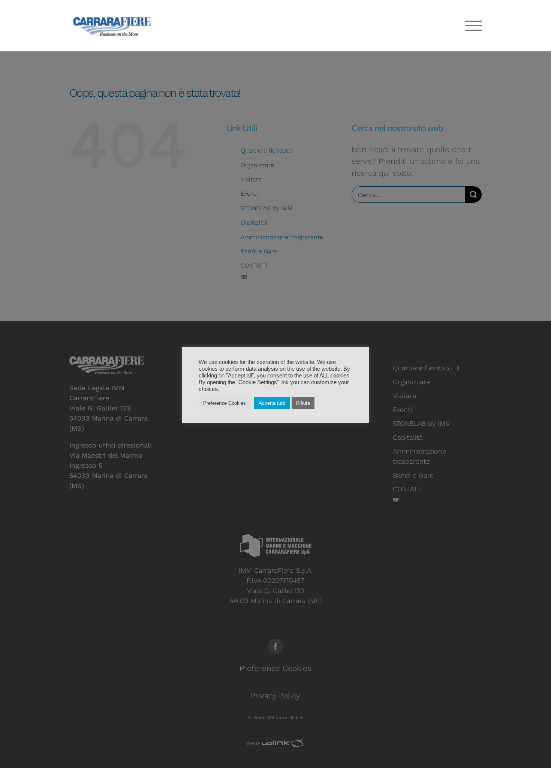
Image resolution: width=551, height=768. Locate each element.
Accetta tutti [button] (272, 403)
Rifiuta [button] (303, 403)
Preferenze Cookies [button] (224, 403)
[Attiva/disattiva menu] (473, 26)
